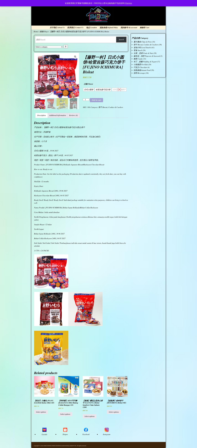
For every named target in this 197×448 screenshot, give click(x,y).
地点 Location (91, 27)
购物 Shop (44, 31)
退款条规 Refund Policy (109, 27)
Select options (41, 412)
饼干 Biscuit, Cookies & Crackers (110, 107)
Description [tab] (41, 115)
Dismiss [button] (128, 3)
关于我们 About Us (57, 27)
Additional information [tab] (57, 115)
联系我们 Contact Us (75, 27)
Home (36, 31)
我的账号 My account (129, 27)
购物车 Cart (144, 27)
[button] (75, 57)
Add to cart (96, 100)
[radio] (88, 89)
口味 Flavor (88, 84)
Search (121, 39)
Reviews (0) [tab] (73, 115)
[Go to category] (66, 46)
